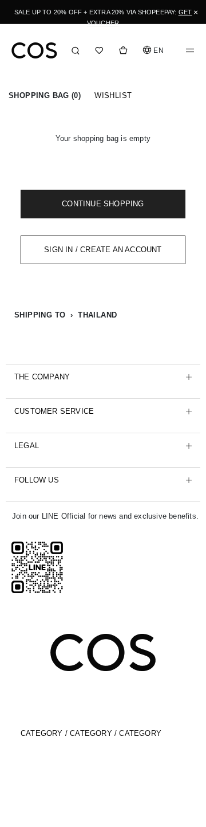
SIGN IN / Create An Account (102, 249)
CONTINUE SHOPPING (103, 203)
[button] (153, 50)
